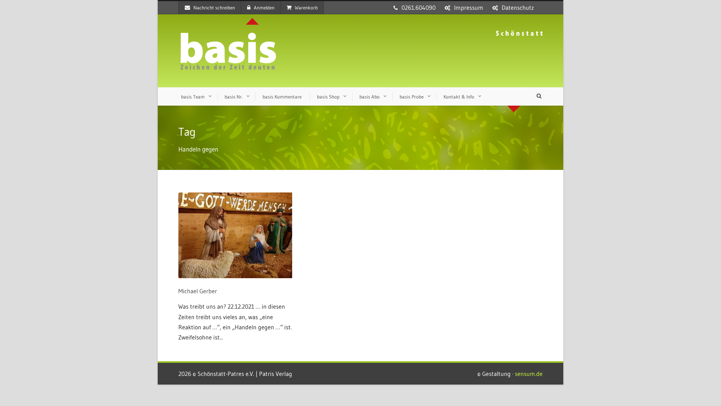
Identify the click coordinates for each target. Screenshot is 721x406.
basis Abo (369, 97)
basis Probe (412, 97)
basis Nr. (234, 97)
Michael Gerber (197, 291)
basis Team (193, 97)
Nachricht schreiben (214, 8)
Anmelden (264, 8)
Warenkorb (306, 8)
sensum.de (529, 373)
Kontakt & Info (458, 97)
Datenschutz (518, 7)
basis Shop (328, 97)
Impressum (468, 7)
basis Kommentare (282, 97)
